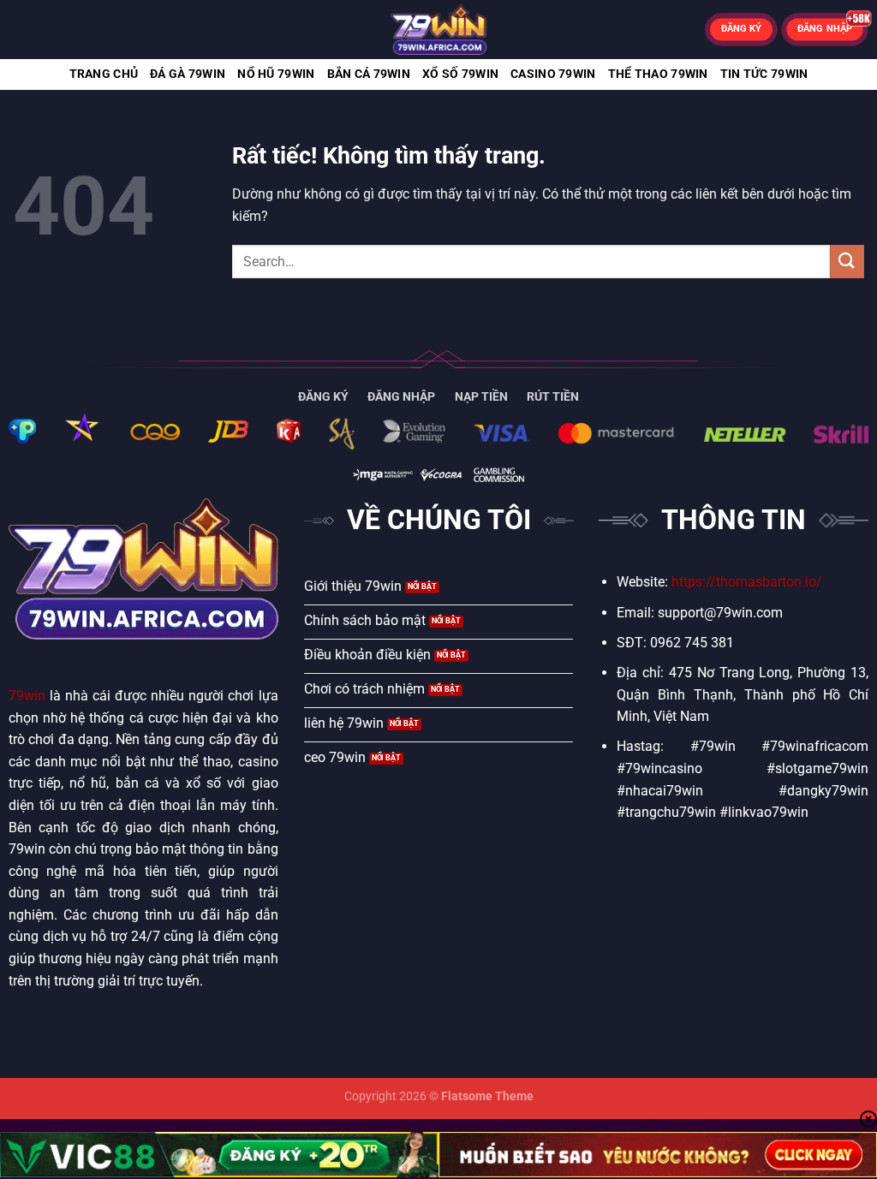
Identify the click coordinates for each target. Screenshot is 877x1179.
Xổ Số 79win (460, 74)
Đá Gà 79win (187, 74)
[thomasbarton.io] (438, 29)
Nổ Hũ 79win (275, 74)
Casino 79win (552, 74)
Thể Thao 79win (658, 74)
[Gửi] (847, 261)
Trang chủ (104, 74)
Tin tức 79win (764, 74)
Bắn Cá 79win (368, 74)
